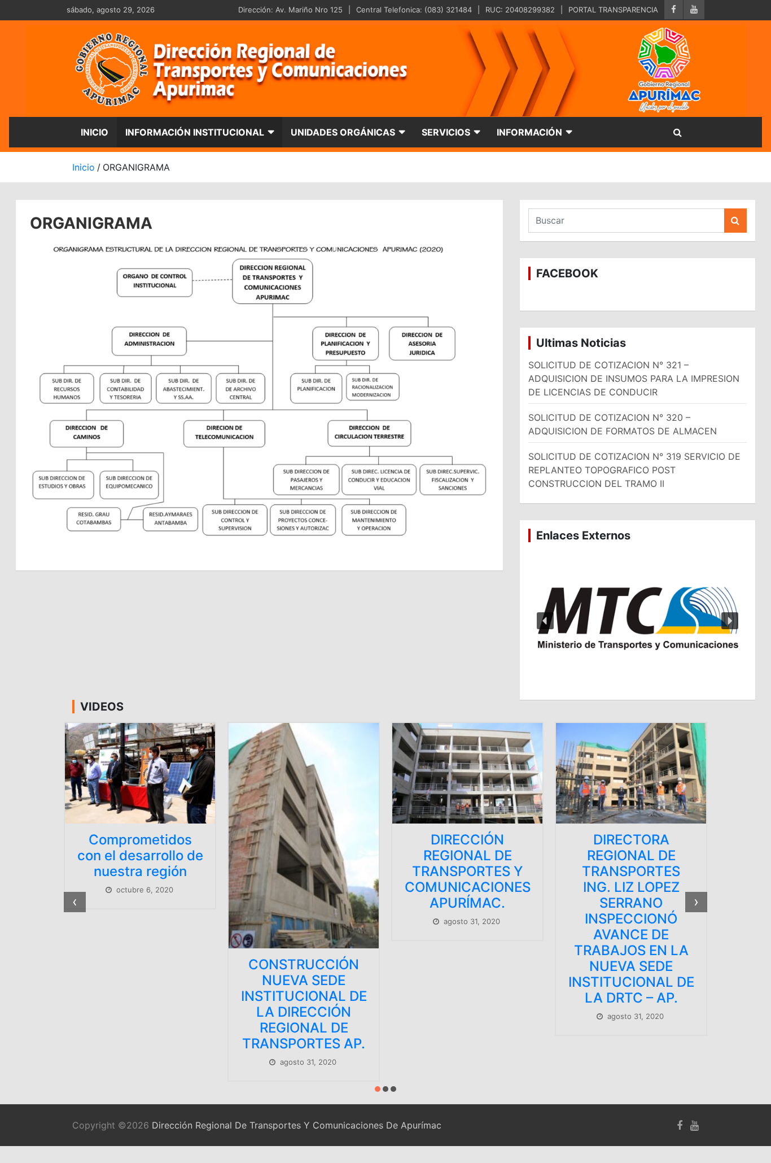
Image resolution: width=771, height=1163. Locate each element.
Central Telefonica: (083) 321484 (414, 9)
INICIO (94, 132)
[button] (637, 621)
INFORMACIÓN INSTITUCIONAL (194, 132)
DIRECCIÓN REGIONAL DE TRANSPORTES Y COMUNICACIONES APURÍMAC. (468, 871)
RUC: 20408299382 (520, 9)
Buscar (735, 220)
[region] (637, 621)
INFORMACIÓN (529, 132)
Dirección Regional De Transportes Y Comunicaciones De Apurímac (296, 1125)
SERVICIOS (446, 132)
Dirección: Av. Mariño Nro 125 (290, 9)
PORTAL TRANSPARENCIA (613, 9)
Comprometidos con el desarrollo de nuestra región (140, 855)
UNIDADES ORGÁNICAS (343, 132)
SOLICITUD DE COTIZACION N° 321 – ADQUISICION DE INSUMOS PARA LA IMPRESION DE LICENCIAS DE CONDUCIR (633, 378)
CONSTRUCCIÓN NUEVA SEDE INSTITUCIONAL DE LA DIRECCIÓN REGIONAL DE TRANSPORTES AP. (304, 1004)
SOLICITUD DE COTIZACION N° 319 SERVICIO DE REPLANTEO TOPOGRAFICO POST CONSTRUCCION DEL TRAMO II (634, 470)
